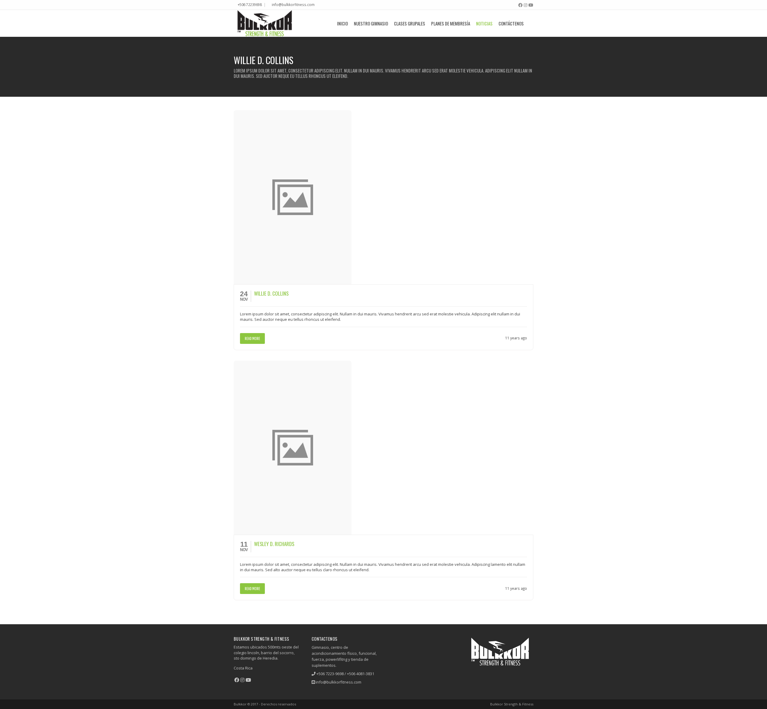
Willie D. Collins (271, 293)
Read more (252, 338)
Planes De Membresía (450, 23)
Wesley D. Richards (274, 544)
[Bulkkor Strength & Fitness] (264, 23)
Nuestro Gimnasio (371, 23)
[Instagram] (525, 5)
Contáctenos (511, 23)
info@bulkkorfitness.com (293, 4)
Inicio (342, 23)
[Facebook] (520, 5)
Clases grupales (409, 23)
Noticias (484, 23)
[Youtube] (531, 5)
